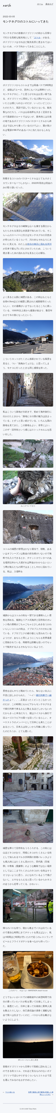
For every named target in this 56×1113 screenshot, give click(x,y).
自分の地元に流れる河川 (39, 244)
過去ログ (49, 4)
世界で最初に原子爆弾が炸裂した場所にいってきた (40, 1093)
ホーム (40, 4)
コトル (37, 37)
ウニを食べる (10, 1092)
